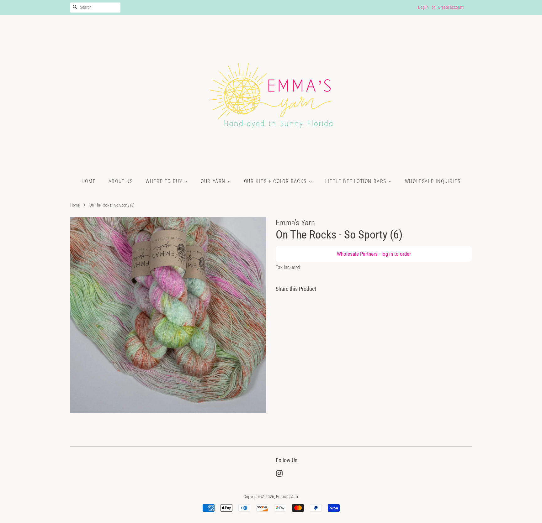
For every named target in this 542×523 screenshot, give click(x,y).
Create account (451, 7)
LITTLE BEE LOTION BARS (356, 181)
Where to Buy (165, 181)
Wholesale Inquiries (432, 181)
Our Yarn (214, 181)
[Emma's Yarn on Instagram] (279, 475)
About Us (121, 181)
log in (387, 254)
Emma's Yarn (287, 496)
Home (89, 181)
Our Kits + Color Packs (276, 181)
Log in (423, 7)
